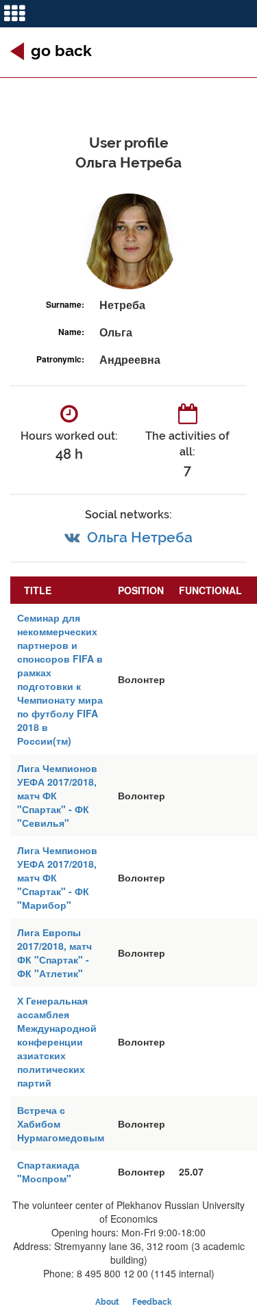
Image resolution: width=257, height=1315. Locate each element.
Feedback (152, 1302)
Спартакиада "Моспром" (48, 1171)
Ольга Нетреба (140, 537)
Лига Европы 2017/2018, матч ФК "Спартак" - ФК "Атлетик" (54, 952)
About (107, 1302)
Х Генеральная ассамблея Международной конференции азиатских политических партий (57, 1041)
